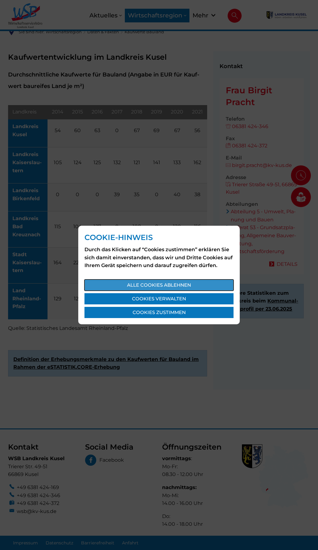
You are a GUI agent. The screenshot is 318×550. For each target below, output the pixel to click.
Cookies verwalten (159, 299)
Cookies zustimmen (159, 312)
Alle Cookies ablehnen (159, 285)
